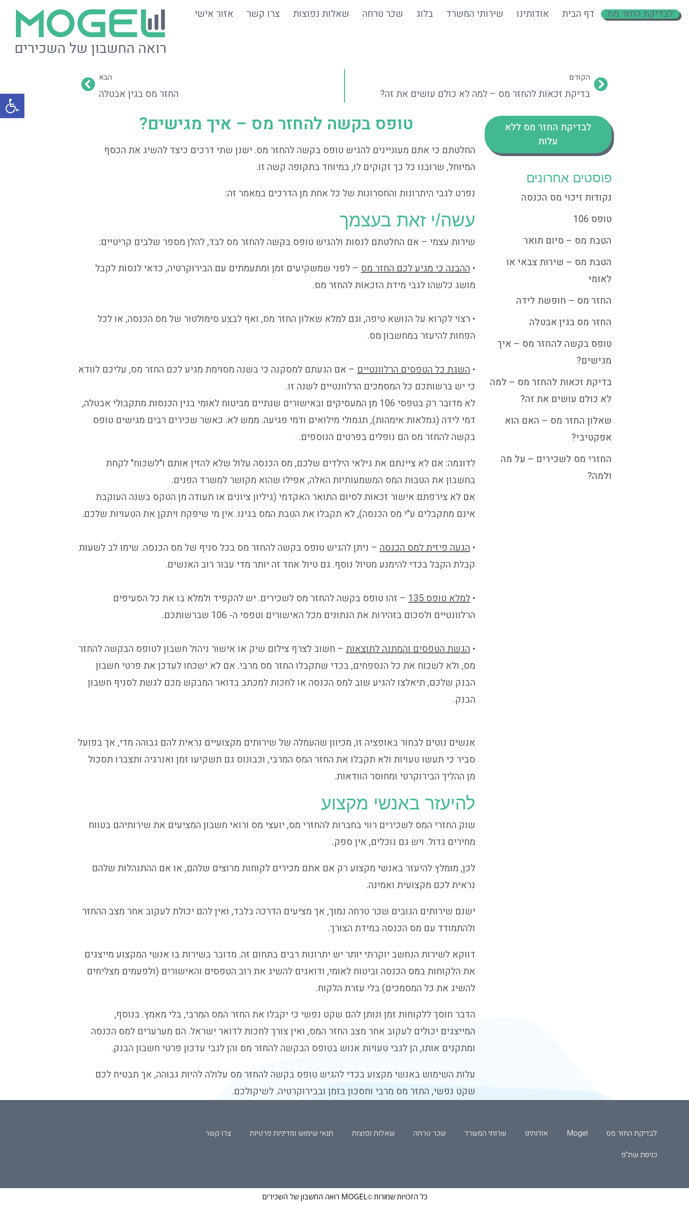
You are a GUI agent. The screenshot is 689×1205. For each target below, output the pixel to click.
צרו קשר (263, 14)
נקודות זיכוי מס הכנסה (566, 197)
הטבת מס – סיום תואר (568, 240)
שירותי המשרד (474, 14)
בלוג (424, 14)
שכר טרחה (382, 14)
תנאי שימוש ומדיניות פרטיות (291, 1133)
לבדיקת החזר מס (640, 14)
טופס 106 (592, 219)
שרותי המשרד (485, 1133)
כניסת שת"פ (639, 1154)
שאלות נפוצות (321, 14)
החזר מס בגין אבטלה (570, 322)
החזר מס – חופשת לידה (564, 300)
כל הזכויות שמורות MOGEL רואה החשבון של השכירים (344, 1196)
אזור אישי (214, 14)
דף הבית (578, 14)
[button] (12, 106)
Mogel (577, 1133)
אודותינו (533, 14)
